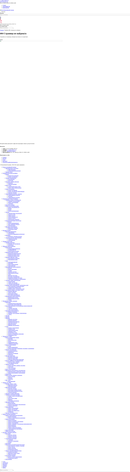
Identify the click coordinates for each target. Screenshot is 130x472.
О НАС (4, 5)
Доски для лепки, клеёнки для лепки (16, 365)
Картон (10, 221)
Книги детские (11, 376)
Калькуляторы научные (13, 251)
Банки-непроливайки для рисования (16, 372)
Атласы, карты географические (15, 396)
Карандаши (8, 302)
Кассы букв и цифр (12, 398)
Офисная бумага (12, 169)
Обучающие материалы (13, 400)
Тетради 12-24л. (11, 214)
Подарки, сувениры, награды (9, 432)
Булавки (10, 270)
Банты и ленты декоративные (15, 456)
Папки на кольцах (12, 420)
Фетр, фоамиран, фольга (13, 224)
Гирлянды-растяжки (12, 452)
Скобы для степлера (12, 282)
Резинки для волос (12, 437)
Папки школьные (9, 406)
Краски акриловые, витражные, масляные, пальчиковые (21, 348)
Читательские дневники (13, 219)
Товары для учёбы (7, 382)
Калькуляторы (8, 247)
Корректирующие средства (11, 252)
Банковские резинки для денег (15, 277)
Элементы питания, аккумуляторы (13, 237)
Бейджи (10, 268)
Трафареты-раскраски (13, 343)
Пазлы (9, 341)
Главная (2, 30)
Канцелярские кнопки (13, 273)
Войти (4, 467)
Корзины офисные (12, 291)
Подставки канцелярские (14, 295)
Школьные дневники (13, 228)
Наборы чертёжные (12, 312)
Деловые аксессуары (7, 241)
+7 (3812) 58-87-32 (4, 0)
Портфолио (10, 411)
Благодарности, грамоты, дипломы (16, 445)
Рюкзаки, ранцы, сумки (10, 383)
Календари (10, 180)
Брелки (9, 442)
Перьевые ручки (12, 331)
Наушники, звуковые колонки (15, 236)
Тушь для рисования (13, 309)
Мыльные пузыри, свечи (14, 453)
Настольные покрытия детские (15, 391)
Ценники (10, 196)
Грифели (10, 307)
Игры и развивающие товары (12, 337)
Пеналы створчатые (12, 405)
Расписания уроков (12, 229)
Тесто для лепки (12, 368)
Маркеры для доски (12, 319)
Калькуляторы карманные (14, 248)
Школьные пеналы (9, 402)
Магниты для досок (12, 275)
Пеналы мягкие (11, 403)
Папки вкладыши (9, 430)
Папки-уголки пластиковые (14, 427)
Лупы (9, 274)
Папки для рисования (13, 202)
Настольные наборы (12, 293)
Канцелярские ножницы (13, 258)
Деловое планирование (10, 178)
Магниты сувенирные (13, 441)
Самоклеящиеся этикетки (14, 195)
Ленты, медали (11, 447)
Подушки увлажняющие (13, 276)
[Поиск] (0, 16)
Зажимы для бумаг (12, 271)
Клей (6, 260)
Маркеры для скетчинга (13, 325)
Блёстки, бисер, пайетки (13, 361)
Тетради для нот (12, 218)
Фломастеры (8, 374)
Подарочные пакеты (13, 458)
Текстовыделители (12, 323)
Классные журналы (9, 204)
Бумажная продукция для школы (10, 198)
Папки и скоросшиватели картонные (13, 415)
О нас (4, 159)
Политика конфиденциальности (10, 162)
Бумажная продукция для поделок (13, 220)
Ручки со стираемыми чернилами (16, 333)
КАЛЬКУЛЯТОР (12, 249)
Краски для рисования (10, 344)
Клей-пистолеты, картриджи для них (16, 371)
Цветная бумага (11, 225)
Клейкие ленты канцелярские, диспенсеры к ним (16, 285)
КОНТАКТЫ (6, 7)
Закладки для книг (12, 192)
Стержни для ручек (12, 308)
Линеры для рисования (13, 327)
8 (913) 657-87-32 (4, 1)
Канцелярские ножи (12, 259)
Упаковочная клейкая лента (14, 287)
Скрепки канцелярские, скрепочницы (17, 279)
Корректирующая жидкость (14, 253)
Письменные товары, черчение (10, 301)
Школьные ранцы (12, 386)
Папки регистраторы (10, 431)
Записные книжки (12, 184)
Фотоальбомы (8, 459)
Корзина (5, 466)
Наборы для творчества (10, 349)
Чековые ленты (8, 172)
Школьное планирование (11, 226)
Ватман (10, 208)
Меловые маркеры (12, 320)
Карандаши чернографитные (14, 304)
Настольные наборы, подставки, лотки (14, 290)
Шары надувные (12, 454)
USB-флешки (11, 232)
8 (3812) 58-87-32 (12, 24)
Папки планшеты (12, 426)
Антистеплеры (11, 281)
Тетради (7, 212)
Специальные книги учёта (14, 186)
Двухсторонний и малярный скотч (16, 286)
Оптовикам (5, 462)
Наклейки (10, 338)
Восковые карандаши (13, 357)
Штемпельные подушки (13, 298)
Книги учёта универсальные (14, 187)
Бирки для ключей (12, 269)
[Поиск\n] (13, 470)
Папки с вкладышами (13, 422)
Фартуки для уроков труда (11, 413)
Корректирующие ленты (13, 254)
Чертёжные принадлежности (12, 310)
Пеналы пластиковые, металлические (16, 404)
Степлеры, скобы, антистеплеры (12, 280)
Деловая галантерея (9, 242)
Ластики (7, 315)
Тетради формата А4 (13, 217)
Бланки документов (12, 176)
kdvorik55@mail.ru (11, 151)
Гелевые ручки (11, 329)
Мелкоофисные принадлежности (13, 267)
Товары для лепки (9, 364)
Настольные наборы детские (14, 389)
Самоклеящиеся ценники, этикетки (13, 193)
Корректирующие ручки (13, 256)
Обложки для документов (14, 243)
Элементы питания (12, 239)
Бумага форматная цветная (14, 170)
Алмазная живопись (12, 350)
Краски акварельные (13, 347)
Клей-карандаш (11, 265)
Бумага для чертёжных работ (12, 206)
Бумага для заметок (9, 189)
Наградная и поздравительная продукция (15, 444)
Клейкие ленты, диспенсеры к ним (16, 288)
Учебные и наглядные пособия (12, 394)
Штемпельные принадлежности (12, 296)
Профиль (5, 465)
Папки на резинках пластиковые (15, 421)
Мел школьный (11, 381)
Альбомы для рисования (13, 201)
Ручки (6, 326)
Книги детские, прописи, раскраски (13, 375)
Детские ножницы (12, 392)
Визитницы (11, 245)
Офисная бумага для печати (11, 168)
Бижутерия (7, 433)
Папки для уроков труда (13, 410)
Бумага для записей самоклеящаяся (16, 191)
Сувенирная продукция (10, 438)
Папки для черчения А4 (13, 207)
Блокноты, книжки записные (12, 181)
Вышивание (11, 352)
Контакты (5, 161)
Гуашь (9, 346)
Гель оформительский (13, 363)
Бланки (7, 174)
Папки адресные (12, 448)
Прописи (10, 377)
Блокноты (10, 183)
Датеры (10, 299)
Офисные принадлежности (9, 246)
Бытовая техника (7, 230)
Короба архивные (12, 416)
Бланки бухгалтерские (13, 175)
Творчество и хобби (7, 336)
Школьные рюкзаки (12, 385)
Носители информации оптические (16, 234)
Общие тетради (11, 215)
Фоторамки (8, 443)
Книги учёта (8, 185)
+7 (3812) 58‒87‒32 (11, 149)
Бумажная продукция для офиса (10, 173)
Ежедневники (11, 179)
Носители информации (10, 231)
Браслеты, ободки (12, 434)
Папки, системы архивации (9, 414)
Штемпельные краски (13, 297)
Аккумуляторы (11, 240)
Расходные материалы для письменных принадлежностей (18, 305)
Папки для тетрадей (12, 409)
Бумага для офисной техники (9, 167)
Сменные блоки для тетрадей (15, 213)
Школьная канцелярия (10, 387)
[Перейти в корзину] (0, 18)
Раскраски (10, 378)
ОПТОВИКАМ (6, 6)
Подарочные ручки (12, 332)
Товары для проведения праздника (13, 450)
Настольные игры (12, 340)
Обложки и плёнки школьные (12, 393)
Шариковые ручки (12, 335)
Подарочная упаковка (10, 455)
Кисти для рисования (10, 369)
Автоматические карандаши (14, 303)
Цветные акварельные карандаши (16, 359)
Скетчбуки (10, 203)
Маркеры (7, 318)
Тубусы (10, 314)
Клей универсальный (13, 264)
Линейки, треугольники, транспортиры (17, 313)
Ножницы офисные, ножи (11, 257)
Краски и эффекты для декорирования (14, 360)
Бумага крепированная (13, 223)
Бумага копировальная (13, 211)
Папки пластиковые (10, 419)
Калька (9, 209)
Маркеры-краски (12, 324)
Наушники (7, 235)
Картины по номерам (13, 353)
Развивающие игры (12, 342)
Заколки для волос (12, 436)
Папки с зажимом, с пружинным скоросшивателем (20, 424)
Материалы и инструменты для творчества (15, 370)
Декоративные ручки (13, 330)
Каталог (4, 158)
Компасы (10, 399)
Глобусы (10, 397)
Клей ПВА (10, 263)
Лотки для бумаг (12, 292)
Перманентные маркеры (13, 321)
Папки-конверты (12, 425)
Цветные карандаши (10, 355)
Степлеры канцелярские (13, 284)
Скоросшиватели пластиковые (15, 428)
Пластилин (10, 366)
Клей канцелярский (12, 262)
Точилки (7, 316)
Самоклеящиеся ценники (14, 197)
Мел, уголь (7, 380)
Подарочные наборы (13, 449)
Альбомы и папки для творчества (13, 200)
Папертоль (10, 354)
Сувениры (10, 439)
